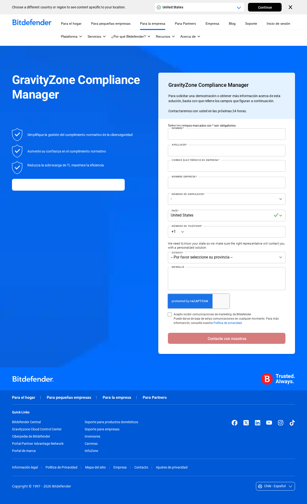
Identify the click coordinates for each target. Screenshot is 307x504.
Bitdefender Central (26, 422)
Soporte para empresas (102, 429)
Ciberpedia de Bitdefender (31, 436)
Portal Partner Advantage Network (38, 443)
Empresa (120, 467)
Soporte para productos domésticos (111, 422)
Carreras (91, 443)
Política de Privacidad (61, 467)
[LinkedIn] (257, 423)
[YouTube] (269, 423)
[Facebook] (234, 423)
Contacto (141, 467)
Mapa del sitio (95, 467)
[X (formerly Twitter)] (246, 423)
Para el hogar (23, 397)
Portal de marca (24, 451)
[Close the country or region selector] (291, 7)
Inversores (92, 436)
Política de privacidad (227, 323)
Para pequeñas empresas (69, 397)
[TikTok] (292, 423)
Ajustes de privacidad (172, 467)
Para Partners (155, 397)
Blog (232, 23)
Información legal (25, 467)
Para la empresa (117, 397)
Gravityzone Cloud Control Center (37, 429)
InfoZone (91, 451)
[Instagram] (280, 423)
